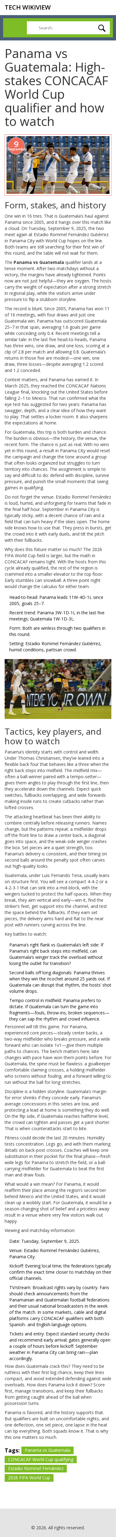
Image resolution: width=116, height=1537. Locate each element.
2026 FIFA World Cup (29, 1478)
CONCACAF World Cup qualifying (40, 1459)
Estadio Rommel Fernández (35, 1468)
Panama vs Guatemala (47, 1450)
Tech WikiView (28, 7)
